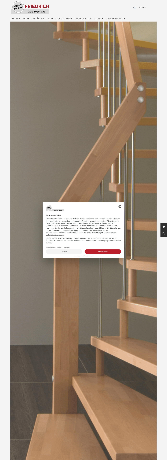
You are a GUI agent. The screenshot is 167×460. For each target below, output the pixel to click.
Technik (99, 18)
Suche (134, 8)
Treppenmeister (115, 18)
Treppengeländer (33, 18)
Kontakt (142, 7)
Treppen (15, 18)
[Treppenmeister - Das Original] (30, 7)
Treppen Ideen (83, 18)
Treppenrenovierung (59, 18)
